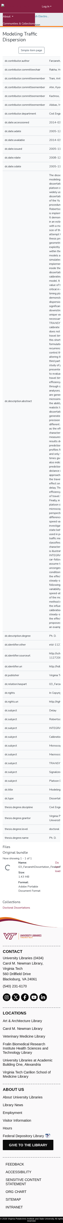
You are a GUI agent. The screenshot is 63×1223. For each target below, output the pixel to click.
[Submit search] (35, 6)
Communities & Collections (19, 24)
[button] (39, 6)
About (7, 16)
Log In (45, 6)
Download (57, 867)
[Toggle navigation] (58, 6)
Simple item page (31, 50)
